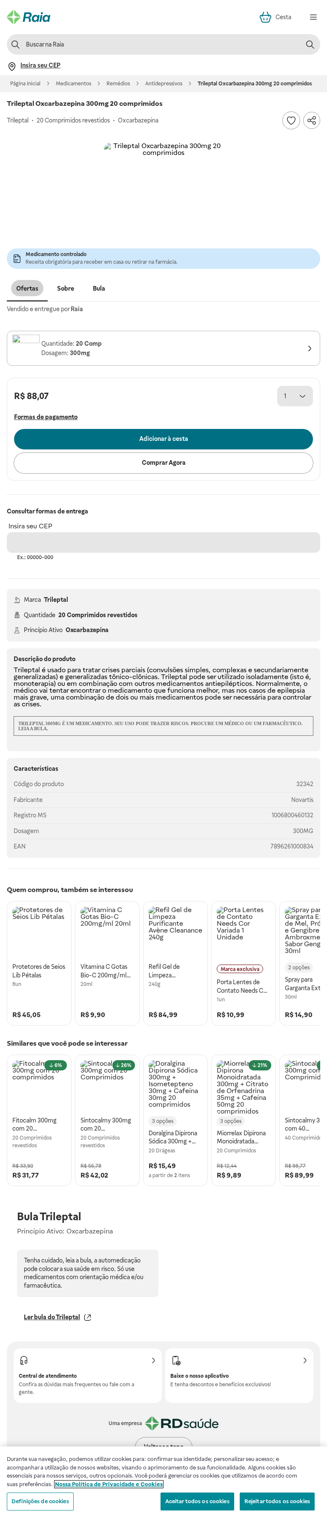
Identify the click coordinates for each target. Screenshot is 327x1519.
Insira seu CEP (30, 526)
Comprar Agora (164, 462)
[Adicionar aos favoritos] (291, 120)
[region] (163, 1482)
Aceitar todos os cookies (197, 1501)
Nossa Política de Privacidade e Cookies (109, 1484)
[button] (163, 202)
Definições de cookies (40, 1501)
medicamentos (180, 683)
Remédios (118, 84)
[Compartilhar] (311, 120)
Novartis (302, 799)
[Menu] (313, 17)
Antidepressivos (163, 84)
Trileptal (56, 599)
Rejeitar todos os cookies (277, 1501)
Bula (99, 288)
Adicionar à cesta (163, 438)
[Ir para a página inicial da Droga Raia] (28, 17)
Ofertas (27, 288)
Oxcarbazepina (87, 630)
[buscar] (309, 44)
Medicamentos (73, 84)
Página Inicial (25, 84)
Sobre (65, 288)
